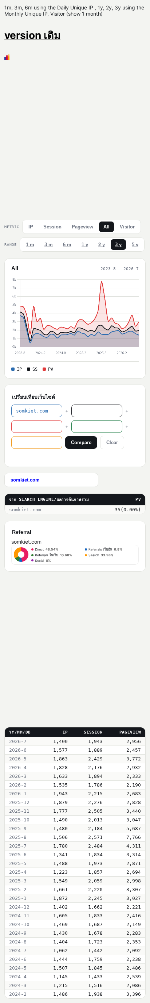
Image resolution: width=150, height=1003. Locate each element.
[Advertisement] (75, 138)
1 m (30, 244)
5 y (135, 244)
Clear (112, 442)
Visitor (127, 227)
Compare (81, 442)
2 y (101, 244)
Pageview (82, 227)
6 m (67, 244)
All (106, 227)
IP (30, 227)
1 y (85, 244)
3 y (118, 244)
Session (52, 227)
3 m (48, 244)
